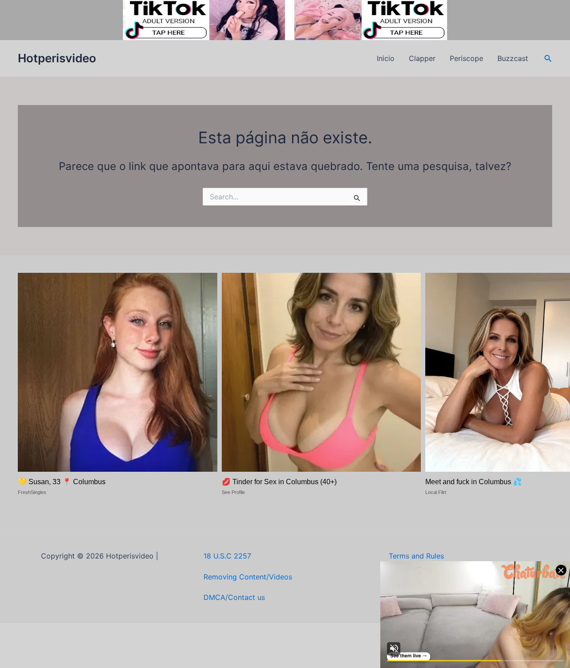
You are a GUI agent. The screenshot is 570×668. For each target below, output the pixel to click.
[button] (548, 58)
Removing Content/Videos (248, 576)
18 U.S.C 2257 (227, 555)
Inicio (386, 58)
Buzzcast (512, 58)
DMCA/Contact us (234, 597)
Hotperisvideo (57, 58)
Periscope (466, 58)
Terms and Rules (416, 555)
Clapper (422, 58)
